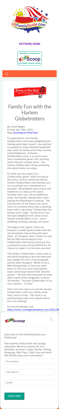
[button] (51, 319)
